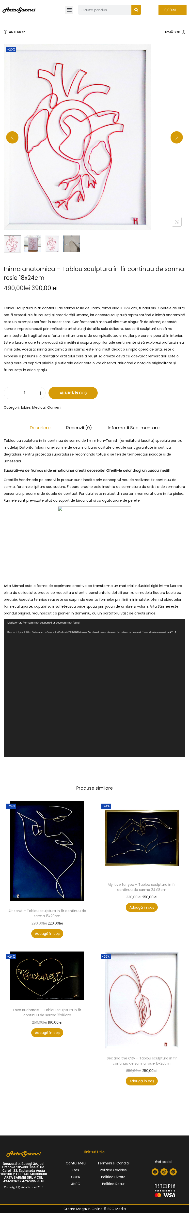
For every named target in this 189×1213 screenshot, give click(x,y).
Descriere (40, 428)
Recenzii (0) (79, 428)
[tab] (40, 427)
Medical (39, 407)
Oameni (54, 407)
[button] (69, 10)
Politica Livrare (113, 1176)
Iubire (26, 407)
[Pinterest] (173, 1171)
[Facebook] (155, 1171)
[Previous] (12, 137)
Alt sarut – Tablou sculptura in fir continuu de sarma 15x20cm (47, 913)
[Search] (136, 10)
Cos (75, 1170)
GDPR (75, 1176)
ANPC (75, 1183)
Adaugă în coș (73, 393)
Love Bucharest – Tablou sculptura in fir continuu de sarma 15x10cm (47, 1012)
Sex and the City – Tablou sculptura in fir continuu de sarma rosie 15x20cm (142, 1061)
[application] (94, 688)
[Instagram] (164, 1171)
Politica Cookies (113, 1170)
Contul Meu (76, 1163)
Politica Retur (113, 1183)
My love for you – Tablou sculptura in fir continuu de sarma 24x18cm (142, 887)
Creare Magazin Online (83, 1208)
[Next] (177, 137)
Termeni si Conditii (113, 1163)
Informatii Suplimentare (133, 428)
